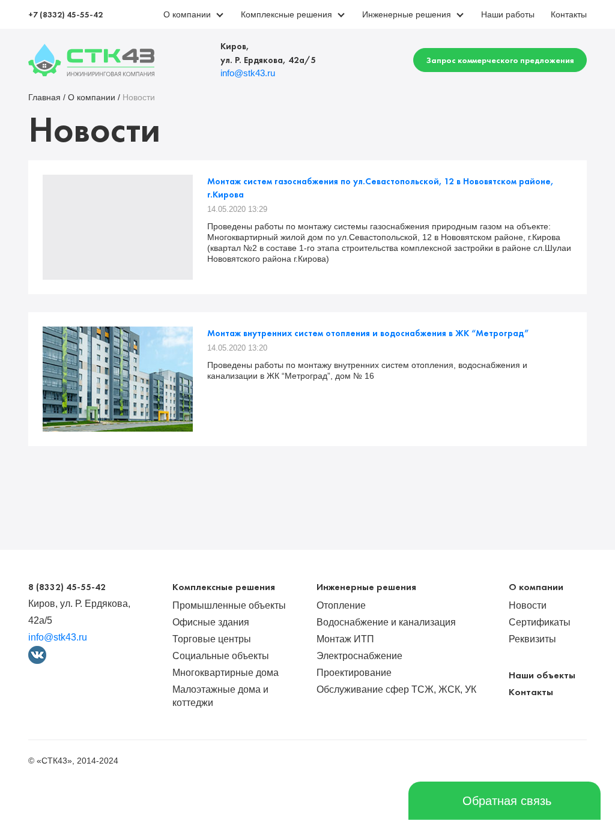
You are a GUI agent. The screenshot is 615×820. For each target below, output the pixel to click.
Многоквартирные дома (225, 673)
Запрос (500, 60)
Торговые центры (211, 639)
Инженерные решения (407, 14)
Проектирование (354, 673)
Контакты (569, 14)
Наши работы (508, 14)
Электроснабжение (359, 656)
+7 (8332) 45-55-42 (65, 14)
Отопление (341, 605)
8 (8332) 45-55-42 (67, 587)
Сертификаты (540, 622)
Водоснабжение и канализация (386, 622)
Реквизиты (532, 639)
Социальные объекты (220, 656)
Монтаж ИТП (345, 639)
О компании (188, 14)
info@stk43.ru (247, 73)
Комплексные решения (288, 14)
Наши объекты (542, 675)
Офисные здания (210, 622)
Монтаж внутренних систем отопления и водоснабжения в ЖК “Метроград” (368, 333)
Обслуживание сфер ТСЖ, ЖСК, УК (396, 689)
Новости (528, 605)
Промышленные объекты (229, 605)
